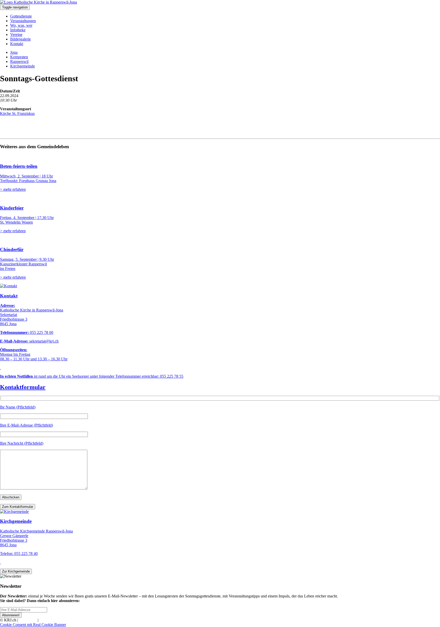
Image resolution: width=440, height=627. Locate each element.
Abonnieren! (11, 615)
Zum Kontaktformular (17, 507)
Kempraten (19, 57)
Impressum (28, 620)
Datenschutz (49, 620)
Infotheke (17, 30)
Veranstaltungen (23, 21)
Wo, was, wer (21, 25)
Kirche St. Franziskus (17, 113)
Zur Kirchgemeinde (16, 571)
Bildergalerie (20, 39)
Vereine (16, 34)
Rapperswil (19, 61)
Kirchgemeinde (22, 66)
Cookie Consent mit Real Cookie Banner (33, 624)
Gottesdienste (21, 16)
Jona (14, 52)
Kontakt (16, 44)
